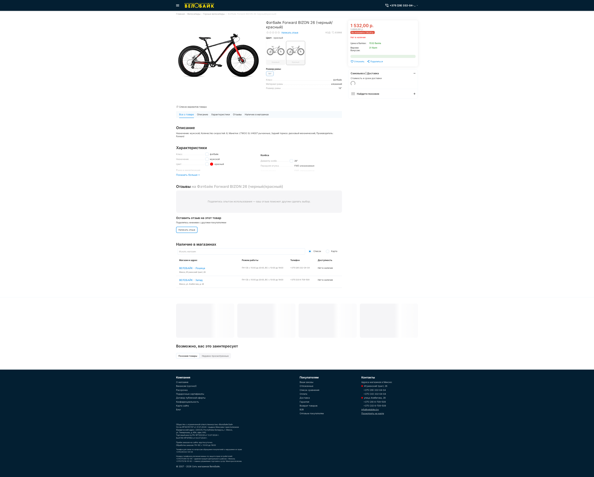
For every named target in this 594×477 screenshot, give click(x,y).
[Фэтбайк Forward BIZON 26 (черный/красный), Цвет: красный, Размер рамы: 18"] (218, 55)
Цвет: (269, 37)
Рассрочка (182, 390)
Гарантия (304, 401)
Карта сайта (182, 405)
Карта (333, 251)
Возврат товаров (308, 405)
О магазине (182, 382)
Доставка (305, 397)
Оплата (303, 394)
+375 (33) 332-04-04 (374, 394)
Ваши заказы (306, 382)
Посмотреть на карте (372, 413)
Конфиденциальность (187, 401)
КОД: (328, 32)
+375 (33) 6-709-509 (374, 405)
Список (317, 251)
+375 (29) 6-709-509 (374, 401)
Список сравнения (309, 390)
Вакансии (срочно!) (186, 386)
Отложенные (306, 386)
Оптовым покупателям (312, 413)
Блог (178, 409)
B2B (302, 409)
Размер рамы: (273, 69)
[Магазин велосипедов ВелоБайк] (199, 5)
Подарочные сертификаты (190, 394)
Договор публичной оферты (191, 397)
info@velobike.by (370, 409)
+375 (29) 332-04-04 (374, 390)
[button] (375, 61)
